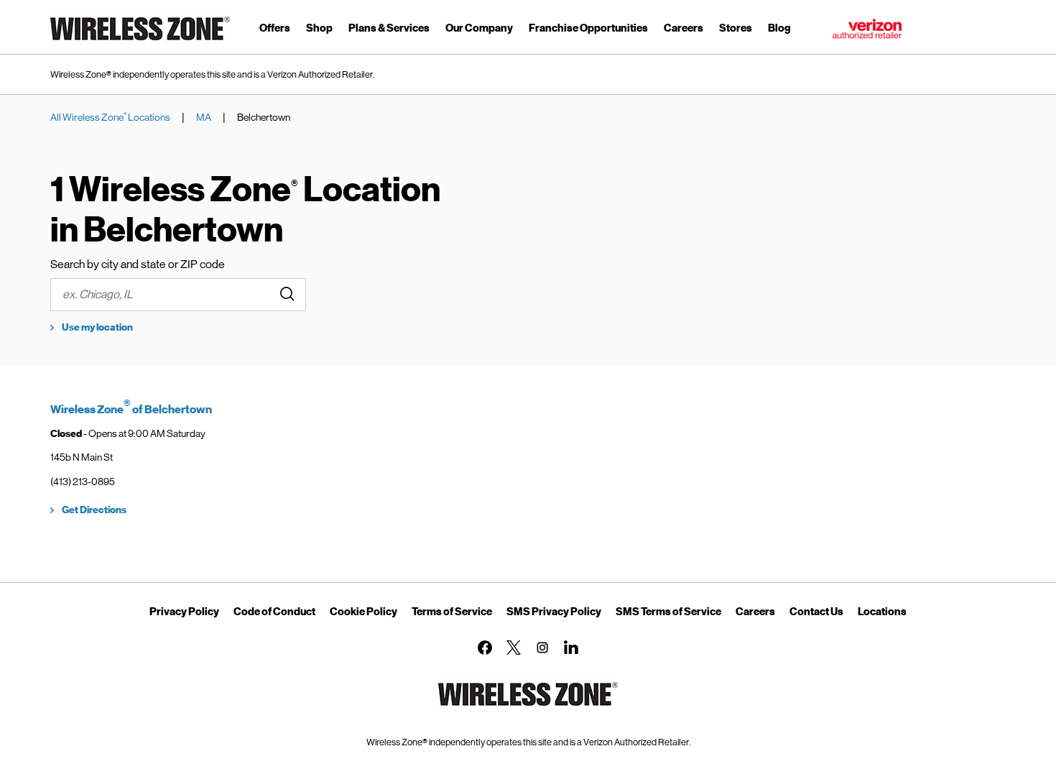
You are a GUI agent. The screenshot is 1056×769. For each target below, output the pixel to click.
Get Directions (94, 510)
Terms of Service (452, 611)
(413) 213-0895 (82, 481)
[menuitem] (274, 30)
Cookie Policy (363, 611)
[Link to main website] (140, 43)
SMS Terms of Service (668, 611)
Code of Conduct (274, 611)
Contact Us (816, 611)
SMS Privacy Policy (553, 611)
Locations (882, 611)
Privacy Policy (184, 611)
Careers (755, 611)
